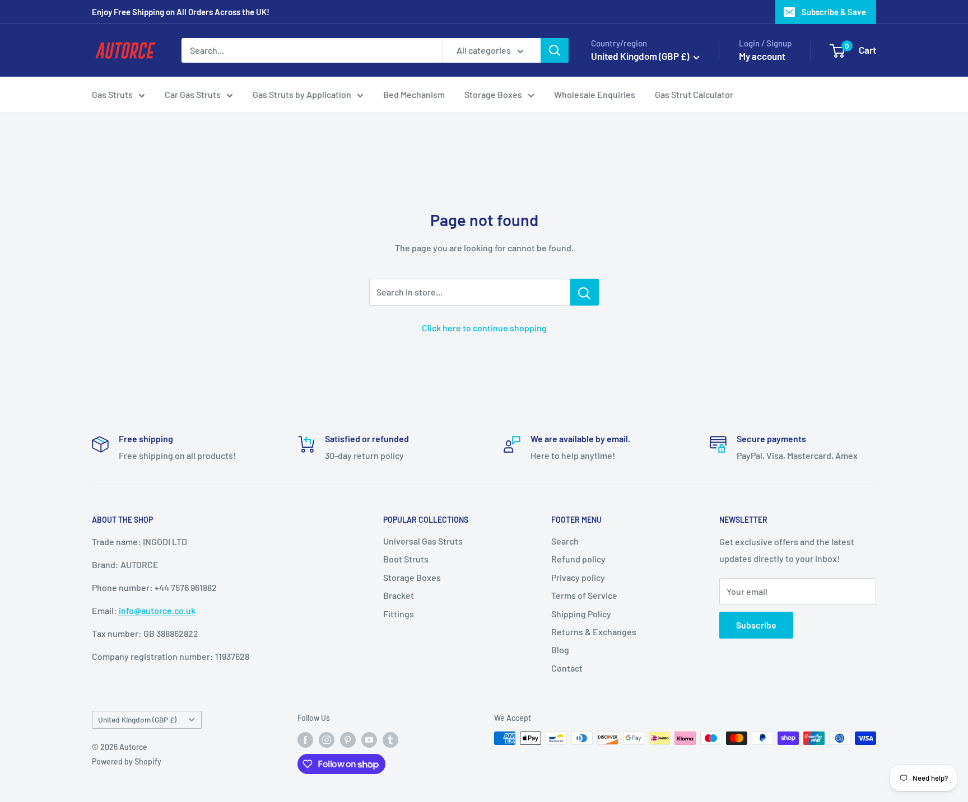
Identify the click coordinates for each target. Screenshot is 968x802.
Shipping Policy (581, 613)
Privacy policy (578, 577)
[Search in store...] (584, 292)
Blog (560, 649)
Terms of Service (584, 595)
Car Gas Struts (193, 94)
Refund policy (578, 559)
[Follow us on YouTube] (369, 739)
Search (565, 541)
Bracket (398, 595)
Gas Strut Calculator (694, 94)
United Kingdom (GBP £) (137, 719)
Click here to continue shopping (484, 327)
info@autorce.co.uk (157, 610)
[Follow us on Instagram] (326, 739)
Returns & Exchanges (593, 631)
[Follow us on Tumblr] (390, 739)
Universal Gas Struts (423, 541)
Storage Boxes (493, 94)
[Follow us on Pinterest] (348, 739)
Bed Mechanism (414, 94)
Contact (567, 668)
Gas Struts (112, 94)
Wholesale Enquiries (594, 94)
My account (762, 56)
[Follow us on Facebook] (305, 739)
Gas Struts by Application (302, 94)
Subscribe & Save (834, 12)
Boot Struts (406, 559)
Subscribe (756, 625)
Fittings (398, 613)
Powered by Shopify (126, 761)
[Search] (555, 50)
